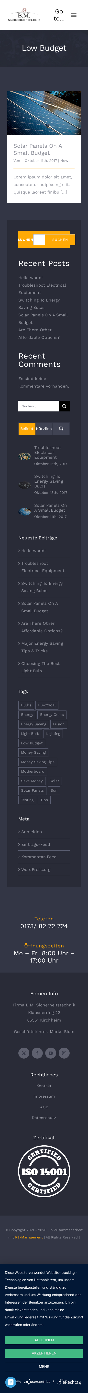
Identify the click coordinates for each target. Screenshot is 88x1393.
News (65, 160)
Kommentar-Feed (39, 856)
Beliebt (26, 428)
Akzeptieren (44, 1353)
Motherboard (32, 771)
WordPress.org (35, 869)
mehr (44, 1366)
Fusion (59, 724)
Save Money (32, 781)
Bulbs (26, 705)
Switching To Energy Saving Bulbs (48, 481)
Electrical (47, 705)
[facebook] (37, 1053)
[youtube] (50, 1053)
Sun (54, 790)
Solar (54, 781)
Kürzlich (44, 428)
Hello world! (30, 277)
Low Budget (32, 743)
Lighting (53, 733)
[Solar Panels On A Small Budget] (24, 511)
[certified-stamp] (44, 1147)
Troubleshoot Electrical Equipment (47, 452)
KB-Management (29, 1237)
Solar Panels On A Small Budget (44, 109)
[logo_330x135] (25, 9)
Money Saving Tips (38, 762)
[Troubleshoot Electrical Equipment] (24, 456)
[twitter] (23, 1053)
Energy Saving (33, 724)
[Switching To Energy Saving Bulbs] (24, 485)
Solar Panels (32, 790)
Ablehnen (44, 1340)
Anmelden (31, 831)
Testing (27, 800)
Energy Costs (52, 714)
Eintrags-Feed (35, 844)
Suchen (25, 240)
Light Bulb (30, 733)
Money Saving (33, 752)
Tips (44, 800)
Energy (27, 714)
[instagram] (64, 1053)
